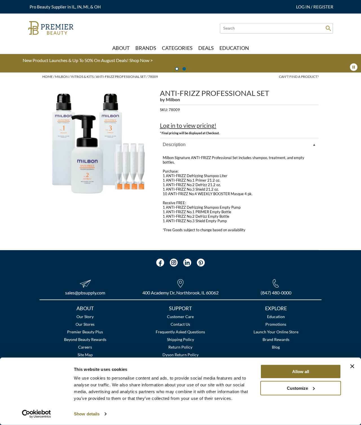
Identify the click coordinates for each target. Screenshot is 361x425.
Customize (297, 388)
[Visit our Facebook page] (160, 263)
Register (323, 6)
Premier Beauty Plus (85, 331)
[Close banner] (352, 366)
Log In (303, 6)
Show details (87, 413)
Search (328, 28)
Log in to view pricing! (188, 125)
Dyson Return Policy (180, 354)
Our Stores (85, 324)
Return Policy (180, 347)
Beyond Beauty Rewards (85, 339)
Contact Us (180, 324)
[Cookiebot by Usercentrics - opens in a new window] (36, 414)
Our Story (85, 316)
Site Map (85, 354)
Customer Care (180, 316)
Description (174, 144)
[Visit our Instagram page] (174, 263)
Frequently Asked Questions (180, 331)
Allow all (300, 371)
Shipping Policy (180, 339)
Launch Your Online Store (276, 331)
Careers (85, 347)
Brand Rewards (276, 339)
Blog (276, 347)
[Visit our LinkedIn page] (187, 263)
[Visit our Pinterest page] (201, 263)
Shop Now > (26, 60)
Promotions (275, 324)
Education (276, 316)
